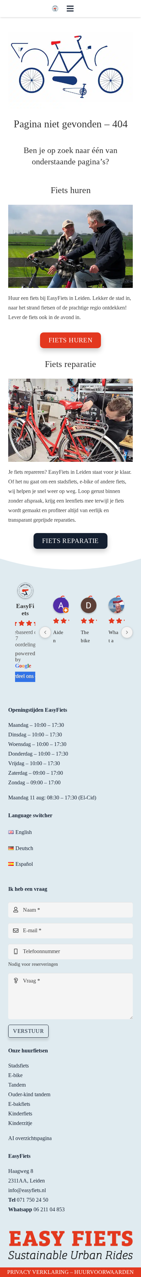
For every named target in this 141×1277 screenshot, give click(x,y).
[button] (70, 8)
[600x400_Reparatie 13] (70, 420)
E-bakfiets (19, 1104)
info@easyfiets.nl (27, 1190)
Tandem (17, 1085)
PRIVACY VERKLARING (38, 1272)
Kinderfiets (20, 1113)
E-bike (15, 1075)
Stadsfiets (18, 1066)
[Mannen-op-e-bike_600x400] (70, 246)
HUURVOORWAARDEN (104, 1272)
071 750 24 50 (32, 1200)
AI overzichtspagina (30, 1138)
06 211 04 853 (49, 1209)
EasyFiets (25, 610)
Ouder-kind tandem (29, 1094)
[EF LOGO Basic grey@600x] (55, 8)
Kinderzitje (20, 1123)
